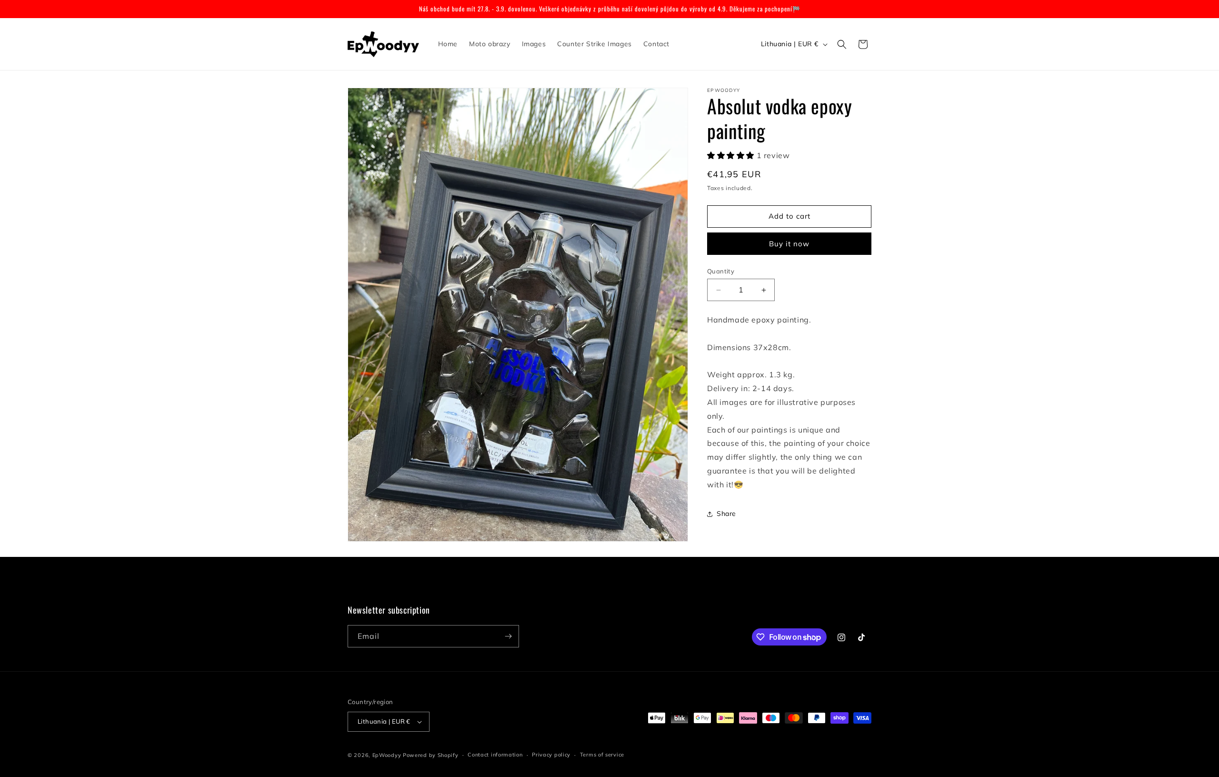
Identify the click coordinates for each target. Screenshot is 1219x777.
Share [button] (726, 513)
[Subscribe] (508, 636)
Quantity (720, 271)
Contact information (495, 754)
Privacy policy (551, 754)
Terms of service (602, 754)
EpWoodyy (386, 755)
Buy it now (789, 243)
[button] (841, 44)
